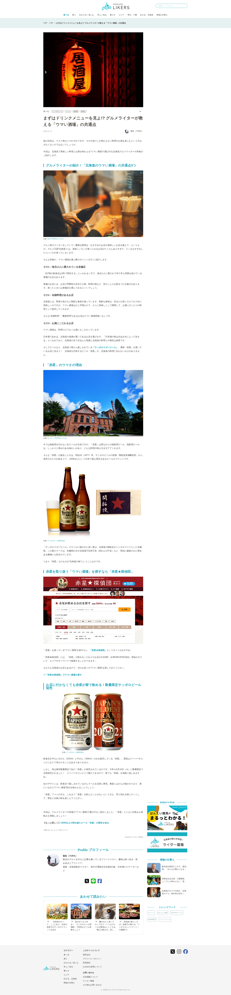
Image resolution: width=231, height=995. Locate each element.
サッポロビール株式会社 (56, 541)
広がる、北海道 (146, 15)
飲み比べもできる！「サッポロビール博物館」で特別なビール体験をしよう (81, 926)
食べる (66, 15)
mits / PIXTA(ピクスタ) (55, 239)
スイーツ (151, 913)
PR (51, 23)
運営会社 (86, 955)
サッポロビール (57, 111)
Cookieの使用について (92, 967)
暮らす (113, 15)
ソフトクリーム (165, 919)
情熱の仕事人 (162, 15)
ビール (68, 111)
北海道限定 (152, 919)
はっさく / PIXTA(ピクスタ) (57, 438)
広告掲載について (90, 977)
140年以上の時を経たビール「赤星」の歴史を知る (84, 823)
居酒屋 (75, 111)
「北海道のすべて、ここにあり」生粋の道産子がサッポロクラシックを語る (57, 926)
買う (74, 15)
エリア (121, 15)
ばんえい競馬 (162, 913)
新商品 (83, 111)
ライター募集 (88, 981)
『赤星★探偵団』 (98, 650)
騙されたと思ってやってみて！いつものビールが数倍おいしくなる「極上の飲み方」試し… (105, 926)
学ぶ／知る (102, 15)
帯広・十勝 (132, 15)
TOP (45, 23)
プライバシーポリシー (92, 959)
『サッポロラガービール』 (105, 347)
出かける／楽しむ (86, 15)
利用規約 (86, 963)
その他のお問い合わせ (92, 985)
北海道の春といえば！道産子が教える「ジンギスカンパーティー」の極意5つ (129, 926)
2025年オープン (177, 913)
